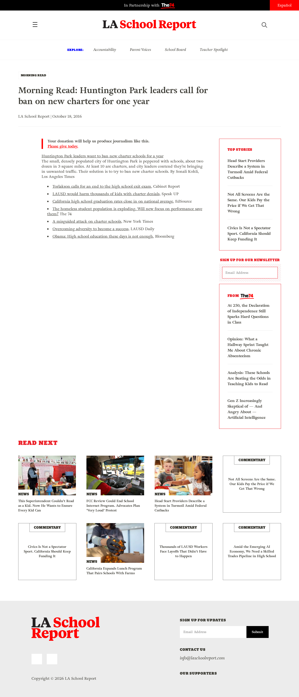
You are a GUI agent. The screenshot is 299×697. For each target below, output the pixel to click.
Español (285, 5)
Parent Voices (140, 49)
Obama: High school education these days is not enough (103, 236)
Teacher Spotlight (214, 49)
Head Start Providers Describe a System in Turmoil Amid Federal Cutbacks (248, 169)
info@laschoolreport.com (202, 658)
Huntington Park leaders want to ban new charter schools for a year (103, 156)
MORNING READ (33, 75)
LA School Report (149, 22)
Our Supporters (198, 673)
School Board (175, 49)
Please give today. (63, 146)
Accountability (104, 49)
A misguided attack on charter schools (87, 221)
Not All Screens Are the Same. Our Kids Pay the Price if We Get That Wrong (249, 203)
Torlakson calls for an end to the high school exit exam (102, 186)
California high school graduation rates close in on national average (113, 201)
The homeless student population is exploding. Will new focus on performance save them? (124, 211)
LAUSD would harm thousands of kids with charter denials (106, 194)
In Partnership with (142, 5)
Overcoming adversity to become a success (90, 229)
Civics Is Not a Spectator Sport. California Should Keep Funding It (249, 233)
